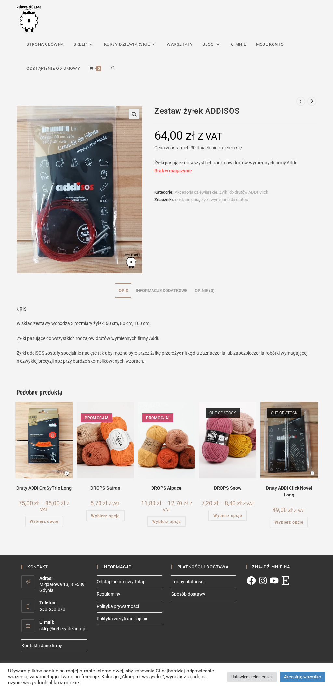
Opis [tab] (123, 290)
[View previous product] (300, 101)
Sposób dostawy (188, 593)
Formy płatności (187, 581)
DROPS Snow (227, 488)
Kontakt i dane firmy (41, 645)
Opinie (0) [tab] (205, 290)
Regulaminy (108, 593)
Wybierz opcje (44, 521)
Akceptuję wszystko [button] (302, 676)
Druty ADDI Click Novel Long (289, 491)
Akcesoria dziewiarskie (196, 192)
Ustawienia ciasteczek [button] (252, 676)
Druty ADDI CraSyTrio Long (44, 488)
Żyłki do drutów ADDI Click (243, 192)
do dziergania (187, 199)
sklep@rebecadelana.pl (62, 628)
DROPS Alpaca (166, 488)
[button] (134, 114)
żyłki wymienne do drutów (225, 199)
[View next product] (311, 101)
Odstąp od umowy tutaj (120, 581)
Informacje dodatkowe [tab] (161, 290)
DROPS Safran (105, 488)
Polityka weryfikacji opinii (122, 618)
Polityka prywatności (118, 606)
